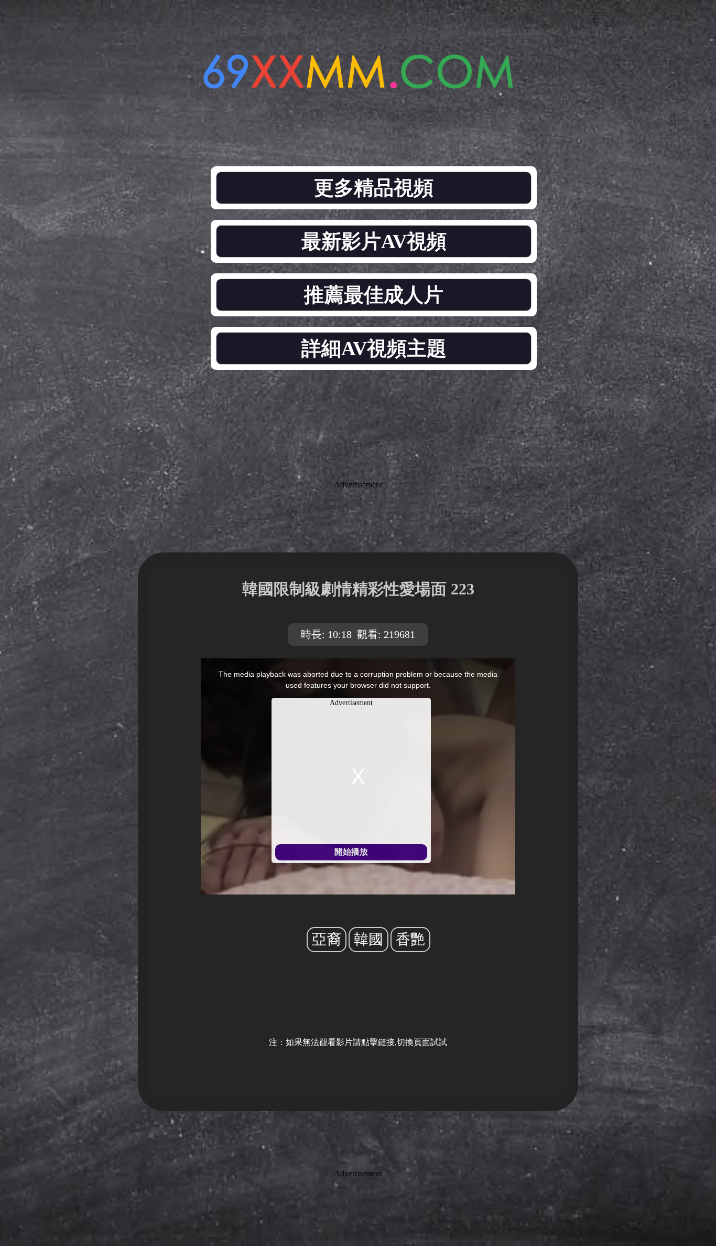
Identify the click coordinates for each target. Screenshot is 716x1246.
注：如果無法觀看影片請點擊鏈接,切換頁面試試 (358, 1042)
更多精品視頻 (373, 188)
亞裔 (326, 939)
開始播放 (351, 851)
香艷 (410, 939)
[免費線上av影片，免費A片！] (358, 83)
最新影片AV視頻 (374, 241)
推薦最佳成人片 (373, 295)
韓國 (368, 939)
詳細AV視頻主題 (374, 348)
